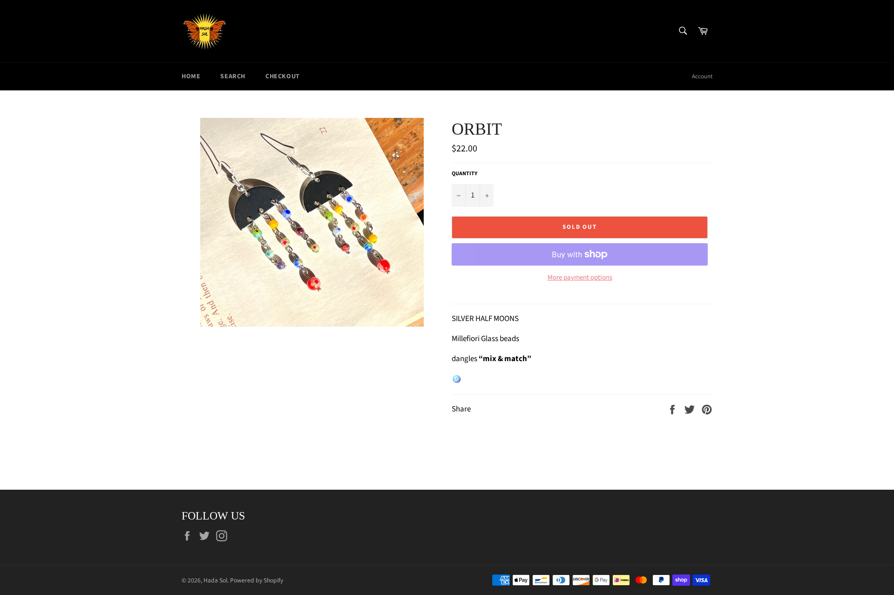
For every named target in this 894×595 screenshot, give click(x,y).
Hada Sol (215, 580)
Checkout (282, 76)
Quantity (464, 174)
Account (702, 76)
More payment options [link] (580, 277)
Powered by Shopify (256, 580)
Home (191, 76)
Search (232, 76)
